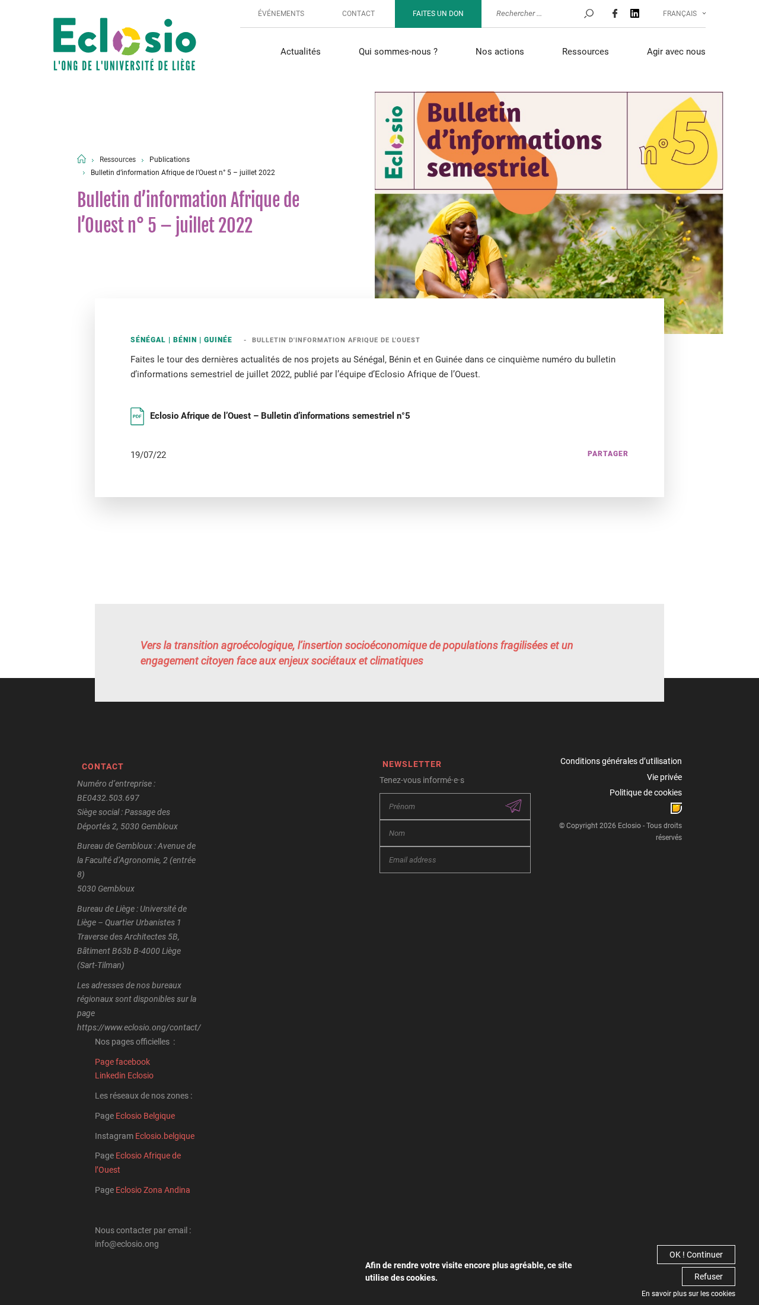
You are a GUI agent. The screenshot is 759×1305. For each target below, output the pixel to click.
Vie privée (664, 777)
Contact (358, 13)
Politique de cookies (646, 792)
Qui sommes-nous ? (398, 51)
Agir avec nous (676, 51)
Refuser (708, 1276)
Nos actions (500, 51)
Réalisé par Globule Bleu (676, 808)
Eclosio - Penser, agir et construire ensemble (124, 46)
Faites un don (438, 13)
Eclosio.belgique (164, 1136)
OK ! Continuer (696, 1254)
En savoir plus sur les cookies (688, 1294)
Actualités (300, 51)
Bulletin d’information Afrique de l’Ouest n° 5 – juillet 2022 (183, 172)
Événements (281, 13)
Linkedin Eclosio (124, 1075)
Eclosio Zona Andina (153, 1190)
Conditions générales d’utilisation (621, 761)
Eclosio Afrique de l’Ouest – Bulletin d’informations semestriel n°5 (280, 415)
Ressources (585, 51)
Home (81, 158)
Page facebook (122, 1062)
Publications (169, 159)
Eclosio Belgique (145, 1116)
